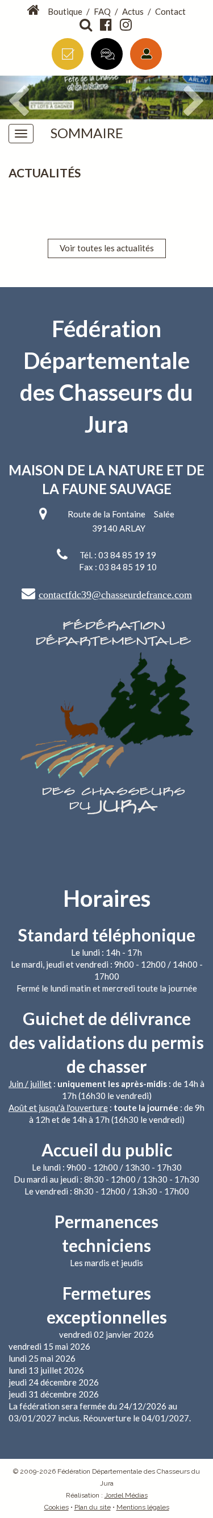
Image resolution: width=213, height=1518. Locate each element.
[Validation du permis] (67, 54)
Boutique (65, 11)
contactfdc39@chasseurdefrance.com (115, 595)
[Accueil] (34, 10)
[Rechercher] (86, 25)
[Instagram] (127, 25)
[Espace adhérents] (146, 54)
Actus (133, 11)
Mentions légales (142, 1507)
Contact (170, 11)
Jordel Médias (126, 1495)
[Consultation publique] (107, 54)
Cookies (56, 1507)
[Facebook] (107, 25)
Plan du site (92, 1507)
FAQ (102, 11)
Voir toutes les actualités (107, 248)
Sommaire (87, 133)
